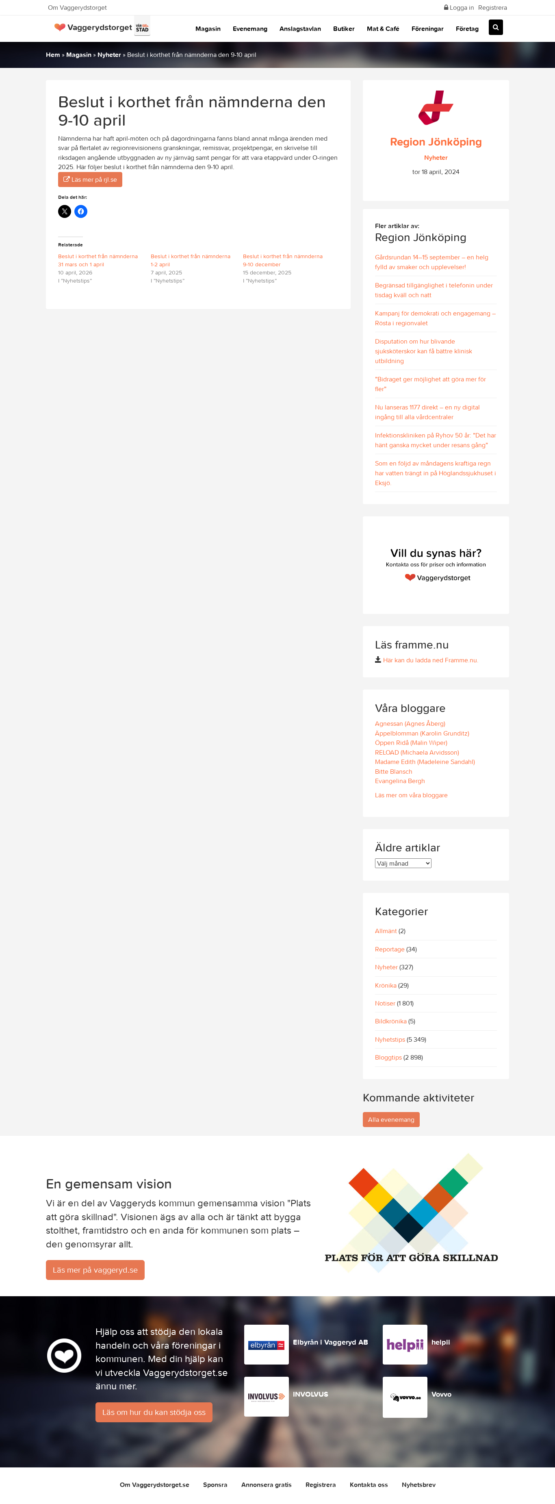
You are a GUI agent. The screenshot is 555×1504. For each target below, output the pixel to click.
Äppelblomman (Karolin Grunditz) (422, 733)
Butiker (344, 28)
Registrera (492, 7)
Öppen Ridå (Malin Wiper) (411, 742)
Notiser (385, 1003)
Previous (371, 565)
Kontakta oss (369, 1484)
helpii (440, 1342)
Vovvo (441, 1394)
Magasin (208, 28)
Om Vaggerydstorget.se (154, 1484)
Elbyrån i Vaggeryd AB (330, 1342)
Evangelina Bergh (400, 781)
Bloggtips (388, 1057)
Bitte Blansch (393, 771)
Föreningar (428, 28)
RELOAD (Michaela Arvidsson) (417, 752)
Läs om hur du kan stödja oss (154, 1412)
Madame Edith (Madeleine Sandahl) (425, 761)
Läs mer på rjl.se (93, 179)
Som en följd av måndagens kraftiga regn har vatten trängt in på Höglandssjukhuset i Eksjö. (435, 473)
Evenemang (250, 28)
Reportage (390, 949)
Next (501, 565)
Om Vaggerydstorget (77, 7)
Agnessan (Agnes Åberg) (410, 723)
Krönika (386, 985)
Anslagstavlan (300, 28)
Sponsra (215, 1484)
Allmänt (386, 931)
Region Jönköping (436, 141)
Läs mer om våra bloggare (411, 795)
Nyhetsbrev (419, 1484)
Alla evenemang (391, 1119)
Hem (53, 54)
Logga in (461, 7)
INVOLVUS (310, 1394)
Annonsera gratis (266, 1484)
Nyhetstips (390, 1039)
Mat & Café (383, 28)
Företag (467, 28)
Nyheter (109, 54)
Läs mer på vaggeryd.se (95, 1270)
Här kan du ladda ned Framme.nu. (431, 660)
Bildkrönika (391, 1021)
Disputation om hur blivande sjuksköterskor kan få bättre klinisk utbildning (423, 351)
